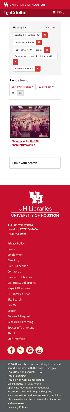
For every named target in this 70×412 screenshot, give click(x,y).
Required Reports (42, 392)
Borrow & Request (18, 316)
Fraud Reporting (16, 376)
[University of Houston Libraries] (35, 203)
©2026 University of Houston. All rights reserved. (34, 364)
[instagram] (30, 350)
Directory (13, 260)
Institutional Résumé (19, 392)
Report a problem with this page (25, 368)
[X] (20, 350)
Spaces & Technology (20, 328)
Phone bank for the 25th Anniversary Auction (25, 143)
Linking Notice (15, 384)
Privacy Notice (33, 384)
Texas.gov (50, 368)
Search (11, 311)
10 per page (45, 87)
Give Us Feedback (18, 266)
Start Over (50, 27)
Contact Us (14, 271)
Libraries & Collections (21, 283)
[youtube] (39, 350)
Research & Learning (20, 322)
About (11, 333)
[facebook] (11, 350)
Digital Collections (15, 13)
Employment (15, 255)
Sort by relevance (22, 87)
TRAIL (40, 372)
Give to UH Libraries (19, 277)
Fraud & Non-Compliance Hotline (25, 380)
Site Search (14, 300)
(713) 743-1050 (16, 234)
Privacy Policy (15, 243)
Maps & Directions (18, 288)
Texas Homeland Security (21, 372)
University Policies (17, 407)
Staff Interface (16, 339)
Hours (11, 249)
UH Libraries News (18, 294)
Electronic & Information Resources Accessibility (34, 395)
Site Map (12, 305)
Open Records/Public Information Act (28, 388)
